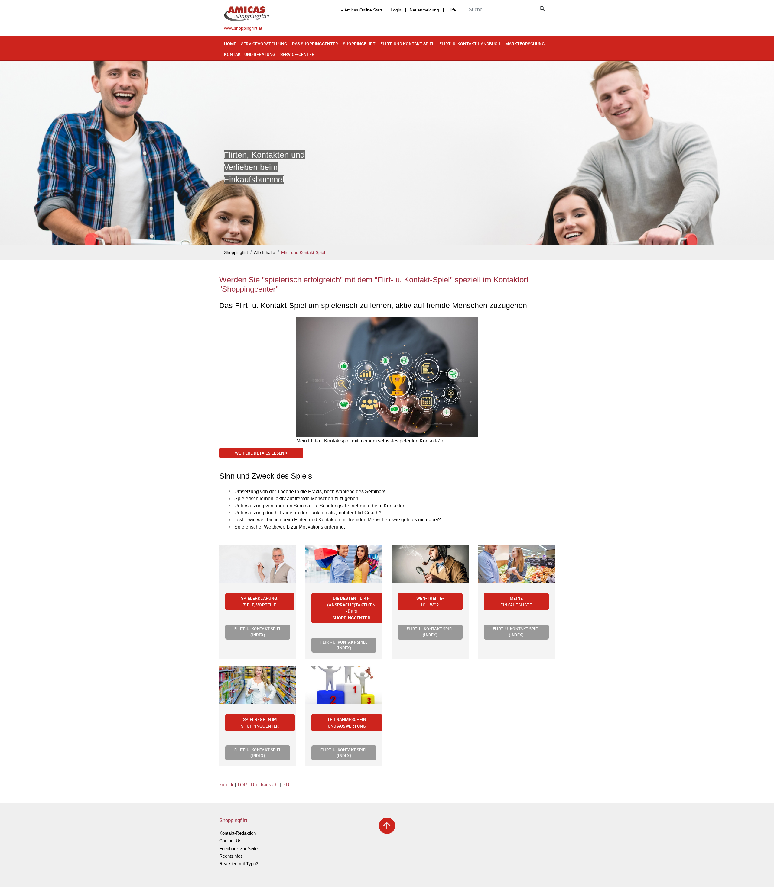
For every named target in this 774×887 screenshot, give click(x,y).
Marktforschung (525, 44)
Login (396, 10)
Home (230, 44)
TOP (242, 784)
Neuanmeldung (424, 10)
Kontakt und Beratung (249, 54)
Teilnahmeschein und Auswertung (346, 722)
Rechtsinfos (231, 856)
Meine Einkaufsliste (516, 601)
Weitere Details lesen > (261, 453)
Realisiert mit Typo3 (238, 863)
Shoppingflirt (359, 44)
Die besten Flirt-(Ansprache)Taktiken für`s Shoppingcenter (351, 608)
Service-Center (297, 54)
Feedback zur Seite (238, 848)
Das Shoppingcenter (315, 44)
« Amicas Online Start (361, 10)
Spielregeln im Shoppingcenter (260, 722)
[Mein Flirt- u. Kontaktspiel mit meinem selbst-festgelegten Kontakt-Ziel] (387, 377)
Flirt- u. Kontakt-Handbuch (469, 44)
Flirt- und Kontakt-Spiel (407, 44)
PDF (287, 784)
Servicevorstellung (264, 44)
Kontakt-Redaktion (237, 833)
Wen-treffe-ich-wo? (430, 601)
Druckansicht (265, 784)
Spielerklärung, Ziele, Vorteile (259, 601)
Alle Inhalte (264, 252)
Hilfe (451, 10)
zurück (226, 784)
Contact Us (230, 840)
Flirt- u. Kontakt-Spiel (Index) (257, 631)
